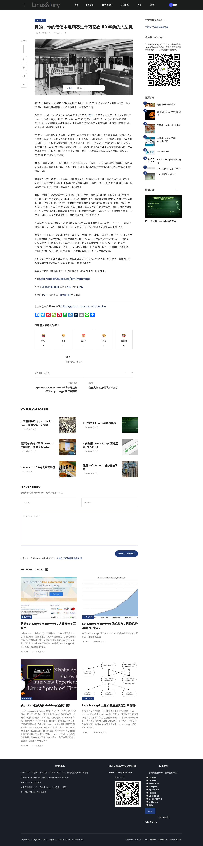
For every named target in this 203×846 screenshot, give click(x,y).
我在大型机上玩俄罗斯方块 (103, 387)
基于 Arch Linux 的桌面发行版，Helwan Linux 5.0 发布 (45, 777)
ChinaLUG (163, 839)
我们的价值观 (150, 839)
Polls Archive (151, 822)
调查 (152, 4)
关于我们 (129, 839)
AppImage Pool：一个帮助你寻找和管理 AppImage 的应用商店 (56, 389)
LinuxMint (154, 795)
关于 (139, 4)
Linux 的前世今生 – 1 (166, 174)
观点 (47, 373)
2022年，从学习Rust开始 (168, 125)
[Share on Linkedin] (24, 85)
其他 (151, 805)
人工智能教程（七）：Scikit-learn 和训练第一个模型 (37, 423)
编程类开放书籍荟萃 (166, 104)
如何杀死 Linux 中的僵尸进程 (169, 113)
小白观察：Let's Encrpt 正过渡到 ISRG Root (100, 445)
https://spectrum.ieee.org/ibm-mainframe (64, 278)
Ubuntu (153, 780)
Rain (71, 88)
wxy (69, 286)
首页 (76, 4)
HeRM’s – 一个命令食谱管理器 (38, 467)
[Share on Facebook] (24, 59)
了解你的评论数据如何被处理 (69, 558)
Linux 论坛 (107, 4)
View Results (164, 817)
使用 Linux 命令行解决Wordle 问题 (167, 140)
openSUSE (154, 789)
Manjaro (153, 786)
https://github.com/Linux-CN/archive (83, 306)
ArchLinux (154, 783)
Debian (152, 777)
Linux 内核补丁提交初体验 (169, 168)
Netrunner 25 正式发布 (31, 782)
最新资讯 (89, 4)
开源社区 (125, 4)
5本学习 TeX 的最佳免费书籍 (169, 161)
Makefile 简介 (163, 151)
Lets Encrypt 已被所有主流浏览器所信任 (109, 705)
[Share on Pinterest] (24, 76)
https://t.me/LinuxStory (120, 772)
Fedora (152, 792)
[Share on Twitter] (24, 68)
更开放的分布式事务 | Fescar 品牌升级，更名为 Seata (37, 445)
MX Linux (153, 802)
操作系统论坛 (175, 839)
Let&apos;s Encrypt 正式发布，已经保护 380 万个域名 (110, 626)
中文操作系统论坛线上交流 (156, 27)
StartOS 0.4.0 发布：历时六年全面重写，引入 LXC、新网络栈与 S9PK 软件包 (54, 772)
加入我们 (138, 839)
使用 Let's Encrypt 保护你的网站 (100, 467)
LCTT (45, 295)
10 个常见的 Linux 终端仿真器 (99, 423)
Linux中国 (40, 20)
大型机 (90, 115)
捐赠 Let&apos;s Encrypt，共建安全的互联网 (48, 626)
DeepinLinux (155, 799)
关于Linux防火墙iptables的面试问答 (45, 705)
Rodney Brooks (50, 286)
